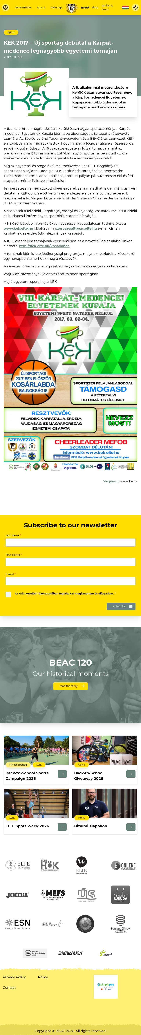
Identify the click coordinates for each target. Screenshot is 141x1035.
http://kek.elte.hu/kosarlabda (44, 246)
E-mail (11, 574)
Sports (41, 7)
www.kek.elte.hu (18, 228)
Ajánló (11, 32)
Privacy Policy (14, 977)
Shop (95, 7)
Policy (43, 977)
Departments (23, 7)
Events (74, 7)
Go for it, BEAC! (107, 7)
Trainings (56, 7)
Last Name (13, 535)
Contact (9, 988)
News (85, 7)
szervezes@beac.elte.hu (76, 228)
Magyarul (110, 481)
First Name (14, 554)
